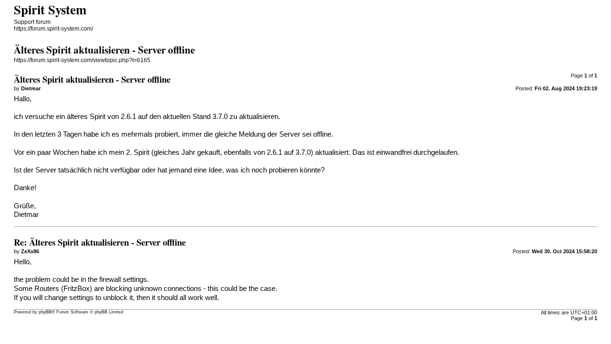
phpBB (45, 312)
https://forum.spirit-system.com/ (53, 28)
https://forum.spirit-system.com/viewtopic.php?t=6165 (82, 60)
